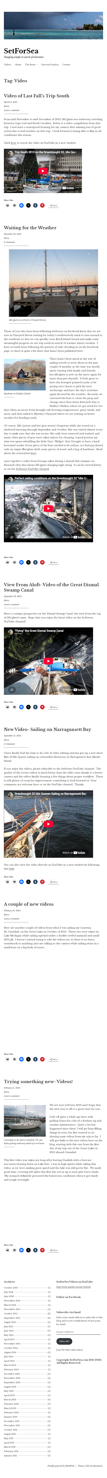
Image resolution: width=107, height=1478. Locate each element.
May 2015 (9, 1335)
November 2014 (12, 1343)
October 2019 (11, 1288)
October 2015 (11, 1313)
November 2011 (12, 1425)
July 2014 (8, 1356)
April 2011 (9, 1442)
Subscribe (64, 1341)
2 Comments (9, 242)
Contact (66, 64)
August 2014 (10, 1352)
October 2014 (11, 1348)
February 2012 (11, 1412)
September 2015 (12, 1318)
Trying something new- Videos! (38, 1081)
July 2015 (8, 1326)
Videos (7, 64)
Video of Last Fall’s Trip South (36, 95)
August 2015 (10, 1322)
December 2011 (11, 1421)
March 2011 (10, 1447)
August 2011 (10, 1434)
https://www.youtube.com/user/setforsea (73, 1287)
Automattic (98, 1466)
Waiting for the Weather (30, 227)
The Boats (30, 64)
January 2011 (10, 1455)
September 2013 (12, 1382)
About (18, 64)
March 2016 (10, 1305)
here (13, 142)
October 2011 (10, 1430)
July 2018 (8, 1292)
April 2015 (9, 1339)
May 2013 (9, 1391)
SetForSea (21, 51)
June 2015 (9, 1331)
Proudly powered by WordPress (61, 1466)
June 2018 (9, 1296)
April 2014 (9, 1361)
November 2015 (12, 1309)
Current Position (50, 64)
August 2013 (10, 1387)
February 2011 (11, 1451)
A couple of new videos (29, 904)
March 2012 (10, 1408)
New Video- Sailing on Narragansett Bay (47, 729)
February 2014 (11, 1369)
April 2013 (9, 1395)
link (11, 868)
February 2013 (11, 1404)
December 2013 (12, 1374)
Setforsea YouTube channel (32, 469)
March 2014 (10, 1365)
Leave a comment (11, 110)
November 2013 (12, 1378)
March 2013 (10, 1399)
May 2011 (8, 1438)
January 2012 (10, 1417)
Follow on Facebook (68, 1297)
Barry (6, 106)
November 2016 (12, 1300)
